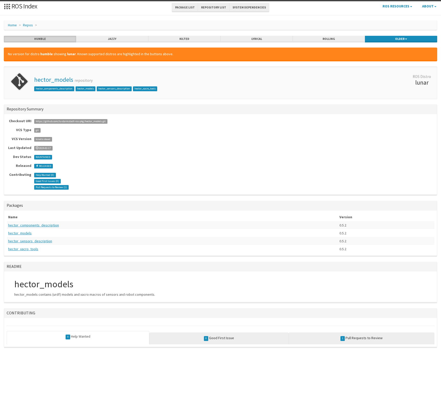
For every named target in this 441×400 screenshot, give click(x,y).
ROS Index (23, 6)
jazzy (112, 39)
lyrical (256, 39)
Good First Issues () (47, 181)
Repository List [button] (213, 7)
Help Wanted (78, 336)
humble (40, 39)
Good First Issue (219, 338)
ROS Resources (396, 6)
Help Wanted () (45, 175)
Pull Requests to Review (362, 338)
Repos (28, 25)
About (428, 6)
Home (12, 25)
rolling (329, 39)
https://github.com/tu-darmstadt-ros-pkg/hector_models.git (71, 121)
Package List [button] (185, 7)
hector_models (53, 80)
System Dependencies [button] (249, 7)
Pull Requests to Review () (51, 187)
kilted (184, 39)
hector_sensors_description (114, 88)
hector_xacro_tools (145, 88)
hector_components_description (54, 88)
